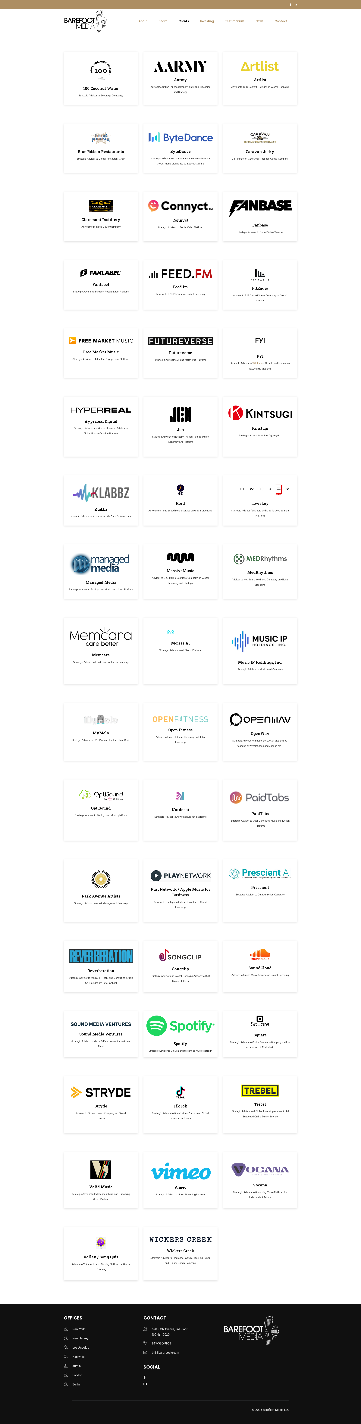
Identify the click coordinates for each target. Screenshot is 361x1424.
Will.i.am (257, 363)
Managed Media (101, 582)
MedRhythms (260, 572)
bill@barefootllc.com (165, 1352)
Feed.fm (180, 286)
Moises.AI (180, 643)
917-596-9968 (161, 1343)
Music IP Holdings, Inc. (260, 662)
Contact (281, 21)
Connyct (180, 220)
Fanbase (260, 225)
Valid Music (100, 1186)
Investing (207, 21)
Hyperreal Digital (101, 421)
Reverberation (100, 970)
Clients (184, 21)
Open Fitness (180, 729)
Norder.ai (180, 809)
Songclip (180, 968)
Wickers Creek (180, 1250)
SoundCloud (260, 967)
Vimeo (180, 1187)
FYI (260, 356)
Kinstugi (260, 428)
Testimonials (234, 21)
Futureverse (180, 352)
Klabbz (100, 509)
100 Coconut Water (101, 88)
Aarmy (180, 79)
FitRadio (260, 288)
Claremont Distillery (100, 219)
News (259, 21)
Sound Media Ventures (100, 1034)
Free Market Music (101, 351)
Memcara (101, 654)
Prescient (260, 887)
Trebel (260, 1104)
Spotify (180, 1043)
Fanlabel (101, 284)
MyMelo (101, 732)
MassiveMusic (180, 570)
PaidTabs (260, 813)
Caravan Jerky (260, 151)
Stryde (101, 1106)
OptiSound (101, 808)
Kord (180, 503)
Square (260, 1034)
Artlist (260, 79)
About (143, 21)
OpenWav (260, 733)
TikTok (180, 1106)
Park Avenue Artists (101, 896)
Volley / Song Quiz (100, 1256)
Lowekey (260, 503)
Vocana (260, 1184)
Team (163, 21)
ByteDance (180, 151)
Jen (180, 429)
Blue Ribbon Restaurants (101, 151)
